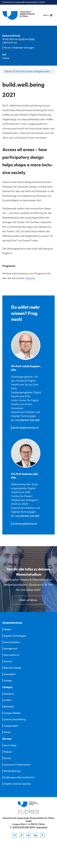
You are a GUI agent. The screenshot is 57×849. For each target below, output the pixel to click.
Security (8, 661)
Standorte (9, 693)
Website (30, 278)
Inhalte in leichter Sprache (17, 783)
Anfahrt (8, 700)
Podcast (8, 751)
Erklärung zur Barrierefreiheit (19, 777)
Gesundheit (9, 674)
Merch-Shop (10, 745)
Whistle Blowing (12, 770)
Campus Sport (11, 725)
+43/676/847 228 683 (27, 516)
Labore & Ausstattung (15, 719)
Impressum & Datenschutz (17, 764)
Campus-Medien (12, 712)
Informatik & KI (11, 654)
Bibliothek (9, 706)
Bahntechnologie (12, 667)
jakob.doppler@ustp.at (25, 427)
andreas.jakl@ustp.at (24, 523)
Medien (7, 629)
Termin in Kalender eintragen (19, 47)
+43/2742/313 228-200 (23, 827)
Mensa (7, 732)
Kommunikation (12, 642)
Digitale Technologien (15, 635)
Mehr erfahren (28, 600)
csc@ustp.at (41, 827)
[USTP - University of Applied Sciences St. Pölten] (19, 15)
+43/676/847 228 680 (27, 420)
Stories (7, 758)
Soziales (8, 680)
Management (11, 648)
